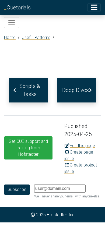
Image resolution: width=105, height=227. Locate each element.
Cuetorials (17, 7)
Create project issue (80, 168)
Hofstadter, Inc (61, 214)
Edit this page (82, 145)
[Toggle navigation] (94, 7)
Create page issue (78, 155)
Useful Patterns (36, 37)
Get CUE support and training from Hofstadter (28, 148)
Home (10, 37)
